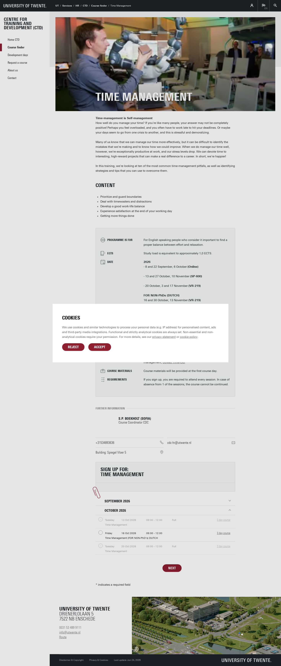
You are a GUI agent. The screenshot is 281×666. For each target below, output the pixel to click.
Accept (99, 347)
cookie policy (188, 337)
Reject (73, 347)
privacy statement (164, 337)
